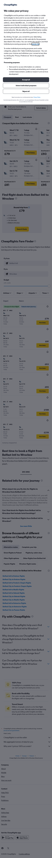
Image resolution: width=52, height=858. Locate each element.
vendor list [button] (35, 44)
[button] (26, 79)
